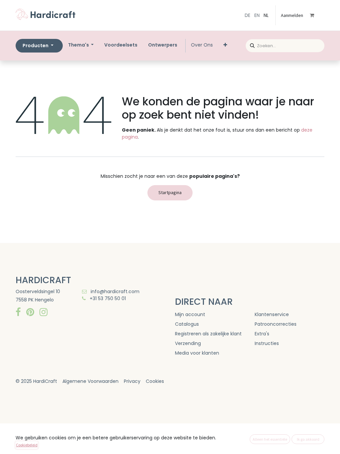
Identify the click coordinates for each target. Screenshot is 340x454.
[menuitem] (121, 45)
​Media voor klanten (197, 353)
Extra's (262, 333)
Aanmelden (292, 15)
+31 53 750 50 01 (107, 298)
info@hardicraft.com (114, 291)
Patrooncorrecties (276, 324)
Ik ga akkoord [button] (308, 439)
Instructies (267, 343)
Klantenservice (272, 314)
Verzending (188, 343)
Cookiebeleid (27, 444)
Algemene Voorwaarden (90, 381)
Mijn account (190, 314)
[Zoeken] (250, 45)
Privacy (132, 381)
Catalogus (187, 324)
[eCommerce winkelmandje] (316, 15)
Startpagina (170, 192)
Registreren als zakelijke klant (208, 333)
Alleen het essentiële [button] (270, 439)
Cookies (155, 381)
